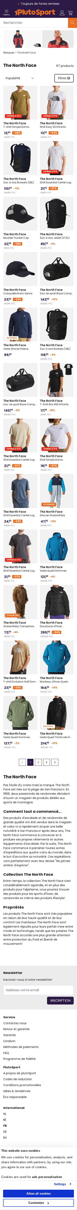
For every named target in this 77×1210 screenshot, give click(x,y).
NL (4, 1114)
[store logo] (35, 12)
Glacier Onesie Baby (52, 513)
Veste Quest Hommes (53, 568)
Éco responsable (15, 1097)
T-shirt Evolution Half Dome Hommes (20, 679)
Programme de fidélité (19, 1059)
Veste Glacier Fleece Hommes (15, 346)
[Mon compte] (62, 12)
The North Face (26, 52)
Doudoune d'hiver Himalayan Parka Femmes (56, 624)
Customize (36, 1202)
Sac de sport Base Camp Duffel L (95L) (56, 291)
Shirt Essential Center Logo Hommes (56, 180)
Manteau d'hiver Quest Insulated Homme (54, 679)
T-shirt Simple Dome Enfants (16, 125)
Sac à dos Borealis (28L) (18, 180)
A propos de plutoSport (19, 1073)
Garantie (9, 1035)
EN (5, 1138)
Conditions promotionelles (22, 1085)
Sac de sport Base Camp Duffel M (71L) (19, 402)
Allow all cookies (38, 1193)
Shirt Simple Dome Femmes (51, 457)
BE (4, 1120)
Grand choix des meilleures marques (40, 4)
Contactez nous (14, 1023)
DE (5, 1132)
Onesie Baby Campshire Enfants (18, 624)
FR (5, 1126)
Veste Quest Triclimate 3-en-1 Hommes (55, 735)
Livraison (9, 1041)
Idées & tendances (16, 1091)
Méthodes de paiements (21, 1047)
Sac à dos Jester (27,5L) (55, 236)
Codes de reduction (17, 1079)
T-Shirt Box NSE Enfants (54, 402)
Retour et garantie (16, 1029)
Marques (8, 52)
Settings (60, 1184)
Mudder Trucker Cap (16, 236)
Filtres (62, 78)
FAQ (6, 1053)
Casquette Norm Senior (17, 291)
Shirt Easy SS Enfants (53, 125)
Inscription (60, 1000)
